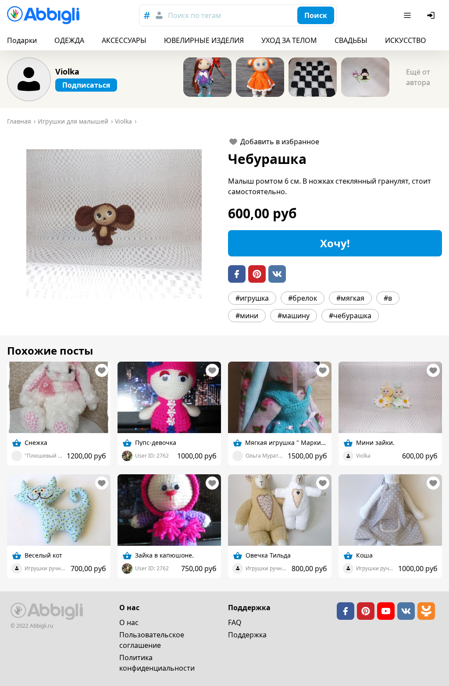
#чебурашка (350, 315)
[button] (114, 224)
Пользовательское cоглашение (151, 640)
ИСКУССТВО (405, 40)
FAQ (235, 622)
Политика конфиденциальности (157, 663)
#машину (294, 315)
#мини (246, 315)
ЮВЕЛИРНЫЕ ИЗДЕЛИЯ (204, 40)
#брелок (302, 298)
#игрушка (252, 298)
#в (388, 298)
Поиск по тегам (194, 15)
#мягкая (350, 298)
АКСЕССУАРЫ (124, 40)
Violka (67, 71)
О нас (129, 622)
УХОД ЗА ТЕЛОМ (289, 40)
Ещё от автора (418, 77)
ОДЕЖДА (69, 40)
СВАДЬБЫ (351, 40)
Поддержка (247, 635)
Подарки (22, 40)
